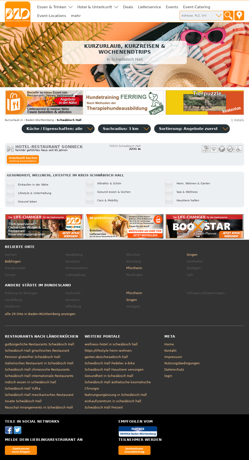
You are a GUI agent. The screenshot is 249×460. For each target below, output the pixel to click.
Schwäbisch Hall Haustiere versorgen (114, 369)
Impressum (173, 357)
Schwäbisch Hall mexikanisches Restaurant (39, 395)
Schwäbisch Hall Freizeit (104, 407)
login (168, 376)
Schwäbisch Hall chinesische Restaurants (37, 369)
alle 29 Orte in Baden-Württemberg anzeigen (40, 314)
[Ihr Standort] (239, 15)
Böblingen (13, 261)
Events (172, 7)
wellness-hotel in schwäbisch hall (111, 344)
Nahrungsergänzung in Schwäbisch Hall (116, 395)
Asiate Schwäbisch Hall (23, 401)
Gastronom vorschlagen (21, 450)
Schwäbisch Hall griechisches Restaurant (37, 350)
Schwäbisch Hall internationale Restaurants (39, 376)
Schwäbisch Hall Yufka (22, 388)
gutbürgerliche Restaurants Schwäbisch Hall (39, 344)
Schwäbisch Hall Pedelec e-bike (110, 363)
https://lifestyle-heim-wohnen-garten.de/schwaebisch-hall (109, 354)
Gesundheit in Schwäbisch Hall (109, 376)
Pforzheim (134, 268)
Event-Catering (196, 7)
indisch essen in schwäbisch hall (30, 382)
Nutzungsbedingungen (182, 363)
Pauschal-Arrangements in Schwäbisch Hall (39, 407)
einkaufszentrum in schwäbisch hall (113, 401)
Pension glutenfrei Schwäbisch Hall (32, 357)
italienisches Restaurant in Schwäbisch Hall (39, 363)
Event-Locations (51, 16)
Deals (128, 7)
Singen (192, 254)
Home (169, 344)
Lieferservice (149, 7)
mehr (76, 16)
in (14, 120)
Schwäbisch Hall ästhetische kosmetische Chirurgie (118, 385)
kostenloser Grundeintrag (134, 450)
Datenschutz (174, 369)
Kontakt (170, 350)
